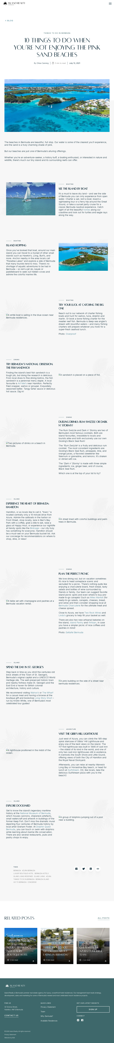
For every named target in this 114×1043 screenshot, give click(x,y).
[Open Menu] (110, 3)
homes (86, 209)
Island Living (39, 876)
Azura (48, 876)
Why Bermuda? (47, 1016)
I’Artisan (92, 622)
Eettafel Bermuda (74, 632)
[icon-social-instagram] (78, 1020)
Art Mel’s (22, 383)
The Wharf (47, 692)
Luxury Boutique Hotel (23, 873)
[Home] (14, 3)
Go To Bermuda (19, 882)
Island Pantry (76, 622)
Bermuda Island (42, 879)
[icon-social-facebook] (82, 1020)
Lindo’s (62, 615)
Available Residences (49, 1021)
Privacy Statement (48, 1007)
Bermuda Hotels (42, 873)
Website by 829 (9, 1038)
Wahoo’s (35, 692)
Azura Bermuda (28, 870)
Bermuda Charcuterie (69, 605)
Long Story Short (43, 698)
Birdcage (34, 528)
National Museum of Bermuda (35, 813)
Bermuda (17, 870)
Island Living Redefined (23, 876)
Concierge (32, 882)
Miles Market (96, 597)
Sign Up (93, 1009)
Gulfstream (73, 770)
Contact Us (11, 1015)
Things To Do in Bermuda (24, 879)
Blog (10, 20)
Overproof (71, 334)
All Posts (104, 918)
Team (43, 1011)
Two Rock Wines (92, 612)
